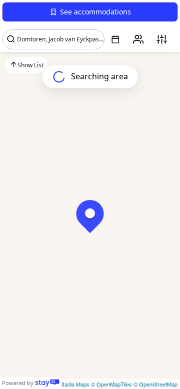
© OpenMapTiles (111, 384)
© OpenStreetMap (156, 384)
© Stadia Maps (72, 384)
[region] (90, 194)
